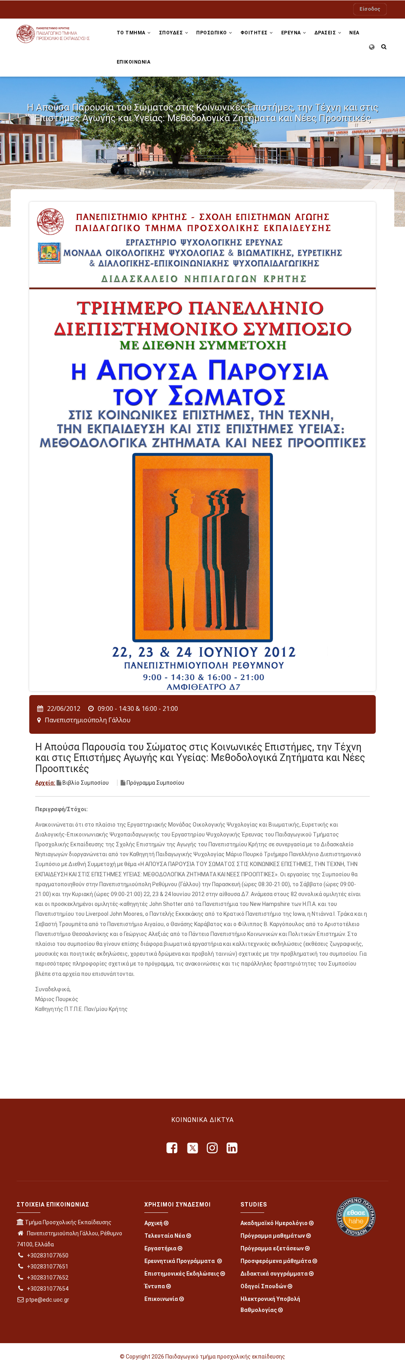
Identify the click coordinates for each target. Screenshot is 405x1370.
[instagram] (213, 1148)
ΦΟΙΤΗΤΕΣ (254, 33)
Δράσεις (325, 33)
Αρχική (153, 1223)
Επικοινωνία (161, 1299)
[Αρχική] (59, 33)
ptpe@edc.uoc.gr (47, 1300)
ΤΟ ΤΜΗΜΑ (132, 33)
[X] (192, 1148)
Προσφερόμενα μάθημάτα (275, 1261)
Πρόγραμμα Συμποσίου (155, 783)
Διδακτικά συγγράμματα (274, 1273)
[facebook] (172, 1148)
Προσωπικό (212, 33)
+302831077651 (47, 1266)
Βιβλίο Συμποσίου (85, 783)
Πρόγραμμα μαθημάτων (272, 1236)
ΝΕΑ (354, 33)
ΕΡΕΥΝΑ (292, 33)
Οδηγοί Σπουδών (263, 1286)
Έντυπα (154, 1286)
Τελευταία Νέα (164, 1236)
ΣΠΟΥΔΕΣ (171, 33)
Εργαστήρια (160, 1248)
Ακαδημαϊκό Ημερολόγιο (274, 1223)
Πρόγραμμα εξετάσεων (272, 1248)
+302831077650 (47, 1255)
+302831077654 (47, 1288)
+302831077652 (47, 1277)
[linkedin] (232, 1148)
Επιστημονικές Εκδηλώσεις (181, 1273)
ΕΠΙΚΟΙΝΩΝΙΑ (134, 62)
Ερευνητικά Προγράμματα (180, 1261)
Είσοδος (370, 9)
